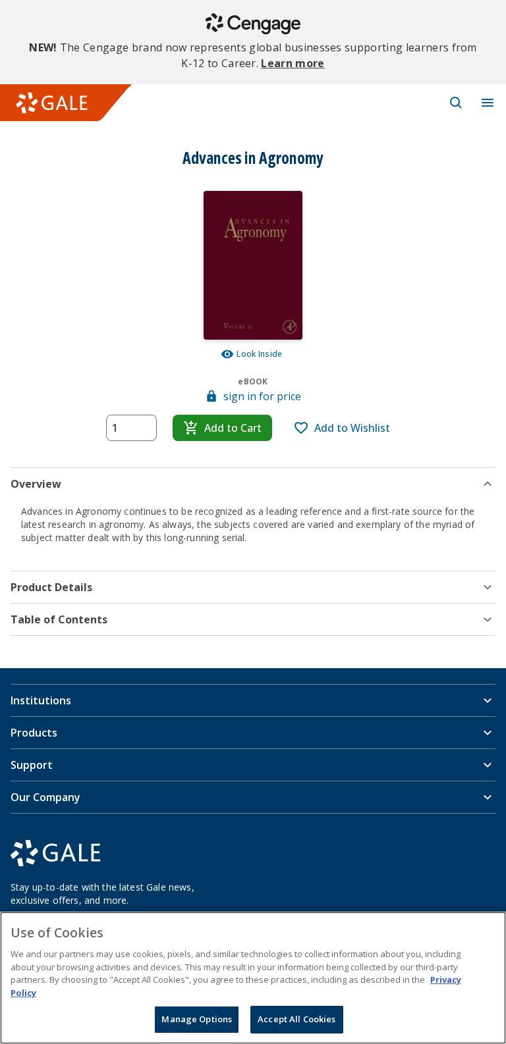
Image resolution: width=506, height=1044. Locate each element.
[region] (253, 978)
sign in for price (262, 396)
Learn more (292, 63)
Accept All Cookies (296, 1019)
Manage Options (196, 1019)
